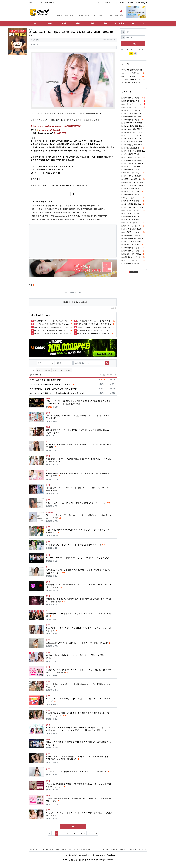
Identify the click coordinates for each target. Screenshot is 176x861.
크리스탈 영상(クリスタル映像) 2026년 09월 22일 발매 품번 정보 (133, 138)
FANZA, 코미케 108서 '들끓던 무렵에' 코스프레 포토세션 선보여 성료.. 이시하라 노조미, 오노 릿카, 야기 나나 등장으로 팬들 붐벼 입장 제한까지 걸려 (78, 729)
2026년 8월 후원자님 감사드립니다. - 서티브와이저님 (133, 70)
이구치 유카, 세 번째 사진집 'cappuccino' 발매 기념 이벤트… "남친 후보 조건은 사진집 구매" (69, 216)
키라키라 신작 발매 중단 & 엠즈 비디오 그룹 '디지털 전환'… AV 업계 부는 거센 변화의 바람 (78, 586)
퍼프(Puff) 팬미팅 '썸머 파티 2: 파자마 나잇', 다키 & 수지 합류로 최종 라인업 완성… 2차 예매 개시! (78, 671)
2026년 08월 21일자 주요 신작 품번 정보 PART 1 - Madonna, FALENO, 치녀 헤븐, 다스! (131, 251)
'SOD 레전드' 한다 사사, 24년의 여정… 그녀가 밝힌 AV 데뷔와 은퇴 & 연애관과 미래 (65, 205)
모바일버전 (143, 849)
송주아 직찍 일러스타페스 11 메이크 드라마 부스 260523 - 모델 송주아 (133, 163)
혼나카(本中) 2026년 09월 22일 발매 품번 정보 (133, 132)
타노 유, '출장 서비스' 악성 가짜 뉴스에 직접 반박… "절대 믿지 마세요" (78, 503)
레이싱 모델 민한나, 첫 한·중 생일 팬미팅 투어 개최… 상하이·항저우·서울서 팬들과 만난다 (78, 489)
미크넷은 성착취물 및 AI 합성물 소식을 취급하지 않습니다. (131, 79)
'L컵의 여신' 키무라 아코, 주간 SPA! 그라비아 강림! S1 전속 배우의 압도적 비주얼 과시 (78, 531)
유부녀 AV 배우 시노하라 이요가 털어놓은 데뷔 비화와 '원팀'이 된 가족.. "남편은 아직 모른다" (78, 571)
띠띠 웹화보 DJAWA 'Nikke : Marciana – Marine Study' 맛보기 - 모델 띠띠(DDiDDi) (133, 182)
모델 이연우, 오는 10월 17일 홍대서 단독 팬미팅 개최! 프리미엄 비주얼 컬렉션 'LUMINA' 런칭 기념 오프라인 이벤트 (78, 402)
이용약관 (114, 849)
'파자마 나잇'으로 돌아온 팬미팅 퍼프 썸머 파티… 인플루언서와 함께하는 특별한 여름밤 (78, 799)
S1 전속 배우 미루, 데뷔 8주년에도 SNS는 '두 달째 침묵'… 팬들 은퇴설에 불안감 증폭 (94, 334)
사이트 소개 (33, 849)
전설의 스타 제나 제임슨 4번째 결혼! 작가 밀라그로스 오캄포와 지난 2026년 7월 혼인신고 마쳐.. (78, 714)
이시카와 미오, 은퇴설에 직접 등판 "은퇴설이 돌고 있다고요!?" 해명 (59, 212)
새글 (40, 3)
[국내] (48, 398)
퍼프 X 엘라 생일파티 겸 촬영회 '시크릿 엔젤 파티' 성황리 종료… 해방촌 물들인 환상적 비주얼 (79, 460)
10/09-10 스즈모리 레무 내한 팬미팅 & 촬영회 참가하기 (131, 232)
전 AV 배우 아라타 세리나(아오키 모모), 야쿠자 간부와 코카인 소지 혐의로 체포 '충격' (78, 445)
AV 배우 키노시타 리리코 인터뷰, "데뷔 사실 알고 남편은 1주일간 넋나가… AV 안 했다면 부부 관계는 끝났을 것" (51, 324)
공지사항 (125, 64)
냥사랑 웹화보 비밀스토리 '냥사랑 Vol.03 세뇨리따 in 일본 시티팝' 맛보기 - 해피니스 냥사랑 (133, 229)
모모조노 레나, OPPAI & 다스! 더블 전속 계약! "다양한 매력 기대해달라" (78, 643)
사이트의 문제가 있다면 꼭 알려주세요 (133, 82)
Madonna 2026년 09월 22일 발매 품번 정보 (133, 129)
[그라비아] (49, 512)
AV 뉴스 (88, 15)
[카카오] (131, 53)
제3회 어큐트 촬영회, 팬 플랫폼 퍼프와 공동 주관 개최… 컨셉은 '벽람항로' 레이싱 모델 (78, 743)
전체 (32, 370)
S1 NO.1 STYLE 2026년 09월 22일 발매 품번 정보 (133, 123)
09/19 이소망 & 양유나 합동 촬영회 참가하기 (132, 101)
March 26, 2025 (59, 133)
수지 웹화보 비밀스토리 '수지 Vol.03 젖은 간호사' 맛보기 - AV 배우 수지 (133, 176)
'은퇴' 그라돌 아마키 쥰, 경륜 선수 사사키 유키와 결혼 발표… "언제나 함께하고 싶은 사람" (78, 516)
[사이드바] (143, 23)
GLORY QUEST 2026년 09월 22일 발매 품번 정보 (133, 135)
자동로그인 (129, 49)
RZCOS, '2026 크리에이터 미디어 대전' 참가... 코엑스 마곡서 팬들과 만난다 (78, 558)
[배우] (48, 441)
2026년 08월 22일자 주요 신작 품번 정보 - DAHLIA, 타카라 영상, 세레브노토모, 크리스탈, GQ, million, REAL (131, 216)
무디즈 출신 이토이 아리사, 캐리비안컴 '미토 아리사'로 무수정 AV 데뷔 (94, 330)
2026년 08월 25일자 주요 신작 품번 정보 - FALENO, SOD (133, 170)
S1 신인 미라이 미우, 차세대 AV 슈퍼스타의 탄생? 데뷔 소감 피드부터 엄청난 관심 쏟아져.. (68, 209)
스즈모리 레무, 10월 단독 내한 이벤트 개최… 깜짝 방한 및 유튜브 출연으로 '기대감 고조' (78, 474)
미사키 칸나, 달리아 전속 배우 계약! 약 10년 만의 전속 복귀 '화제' (75, 545)
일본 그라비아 (57, 15)
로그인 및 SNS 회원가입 (106, 3)
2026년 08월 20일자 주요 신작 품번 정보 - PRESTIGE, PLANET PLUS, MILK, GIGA (131, 263)
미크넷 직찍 (108, 15)
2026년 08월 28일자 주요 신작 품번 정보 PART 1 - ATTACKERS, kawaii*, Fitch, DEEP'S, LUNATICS (131, 120)
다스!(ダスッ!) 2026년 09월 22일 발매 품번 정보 (133, 142)
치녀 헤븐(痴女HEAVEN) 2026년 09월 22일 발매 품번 (133, 145)
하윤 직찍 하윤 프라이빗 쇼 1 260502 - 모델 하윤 (131, 201)
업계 (61, 370)
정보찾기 (121, 3)
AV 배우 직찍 (68, 15)
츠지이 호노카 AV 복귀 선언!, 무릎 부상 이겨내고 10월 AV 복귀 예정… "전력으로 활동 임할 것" (94, 321)
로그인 (133, 44)
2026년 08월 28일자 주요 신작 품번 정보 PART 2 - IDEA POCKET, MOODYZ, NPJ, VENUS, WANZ (132, 117)
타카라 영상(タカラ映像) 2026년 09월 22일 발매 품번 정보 (133, 151)
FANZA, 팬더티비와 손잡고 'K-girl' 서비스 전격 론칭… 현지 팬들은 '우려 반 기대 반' (78, 700)
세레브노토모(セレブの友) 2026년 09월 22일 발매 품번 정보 (131, 148)
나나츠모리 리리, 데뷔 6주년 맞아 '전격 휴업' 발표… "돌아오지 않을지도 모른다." (78, 656)
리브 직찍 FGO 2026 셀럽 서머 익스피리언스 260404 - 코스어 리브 (131, 210)
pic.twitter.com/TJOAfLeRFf (50, 130)
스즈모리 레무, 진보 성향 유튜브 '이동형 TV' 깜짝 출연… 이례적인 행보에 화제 (51, 330)
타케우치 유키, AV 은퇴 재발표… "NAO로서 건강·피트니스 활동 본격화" (94, 324)
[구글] (135, 53)
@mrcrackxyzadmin (82, 855)
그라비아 (47, 370)
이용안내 (123, 849)
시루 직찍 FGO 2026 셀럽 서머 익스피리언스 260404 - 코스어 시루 (133, 207)
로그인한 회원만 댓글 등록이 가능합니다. (73, 302)
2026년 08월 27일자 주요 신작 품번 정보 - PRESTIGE (133, 154)
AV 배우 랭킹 (97, 15)
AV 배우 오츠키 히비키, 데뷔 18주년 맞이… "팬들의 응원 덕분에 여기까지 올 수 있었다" (94, 327)
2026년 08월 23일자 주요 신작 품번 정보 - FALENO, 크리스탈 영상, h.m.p (131, 204)
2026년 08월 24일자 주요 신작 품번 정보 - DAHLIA (133, 195)
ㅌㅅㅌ (68, 370)
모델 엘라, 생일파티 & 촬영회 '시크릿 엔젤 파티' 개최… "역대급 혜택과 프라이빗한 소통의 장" (78, 785)
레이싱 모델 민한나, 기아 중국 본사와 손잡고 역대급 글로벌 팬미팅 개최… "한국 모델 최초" (77, 431)
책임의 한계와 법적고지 (82, 849)
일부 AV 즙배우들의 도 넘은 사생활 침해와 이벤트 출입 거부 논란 (51, 327)
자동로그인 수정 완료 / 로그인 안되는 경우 (131, 76)
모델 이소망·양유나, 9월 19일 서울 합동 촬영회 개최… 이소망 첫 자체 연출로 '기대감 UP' (78, 416)
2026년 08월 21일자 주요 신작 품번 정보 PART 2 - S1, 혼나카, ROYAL (131, 248)
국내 (54, 370)
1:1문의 (130, 3)
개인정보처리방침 (47, 849)
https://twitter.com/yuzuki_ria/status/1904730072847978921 (57, 126)
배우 (30, 29)
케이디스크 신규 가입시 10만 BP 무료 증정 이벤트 (133, 241)
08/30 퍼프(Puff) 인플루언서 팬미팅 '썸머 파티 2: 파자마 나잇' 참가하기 (133, 238)
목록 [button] (113, 44)
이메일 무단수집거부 (63, 849)
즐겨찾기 (32, 3)
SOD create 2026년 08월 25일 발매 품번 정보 (131, 179)
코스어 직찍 (79, 15)
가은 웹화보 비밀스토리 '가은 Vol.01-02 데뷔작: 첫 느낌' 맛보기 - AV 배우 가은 (132, 107)
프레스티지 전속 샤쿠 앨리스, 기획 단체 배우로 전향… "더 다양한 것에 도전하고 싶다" (66, 219)
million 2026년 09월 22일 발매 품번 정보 (133, 126)
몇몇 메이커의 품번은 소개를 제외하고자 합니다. (131, 73)
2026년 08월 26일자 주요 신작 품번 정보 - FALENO (133, 160)
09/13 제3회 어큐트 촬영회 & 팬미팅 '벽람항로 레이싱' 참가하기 (133, 235)
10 (89, 833)
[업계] (48, 582)
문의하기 (133, 849)
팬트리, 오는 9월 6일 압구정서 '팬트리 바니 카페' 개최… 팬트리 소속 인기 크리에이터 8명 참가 (78, 600)
